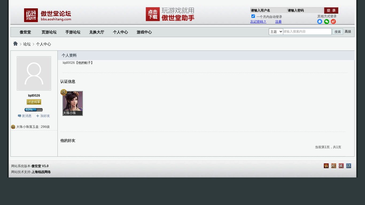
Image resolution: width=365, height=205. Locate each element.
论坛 (27, 44)
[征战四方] (348, 165)
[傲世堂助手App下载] (171, 21)
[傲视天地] (341, 165)
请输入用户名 (260, 10)
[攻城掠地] (333, 165)
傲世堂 (25, 32)
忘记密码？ (258, 21)
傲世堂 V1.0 (40, 166)
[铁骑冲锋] (326, 165)
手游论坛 (72, 32)
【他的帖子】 (84, 63)
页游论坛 (49, 32)
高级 (348, 31)
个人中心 (43, 44)
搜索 (338, 32)
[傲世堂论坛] (15, 44)
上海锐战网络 (41, 172)
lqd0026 (34, 95)
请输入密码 (296, 10)
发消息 (27, 116)
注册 (278, 21)
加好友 (45, 116)
